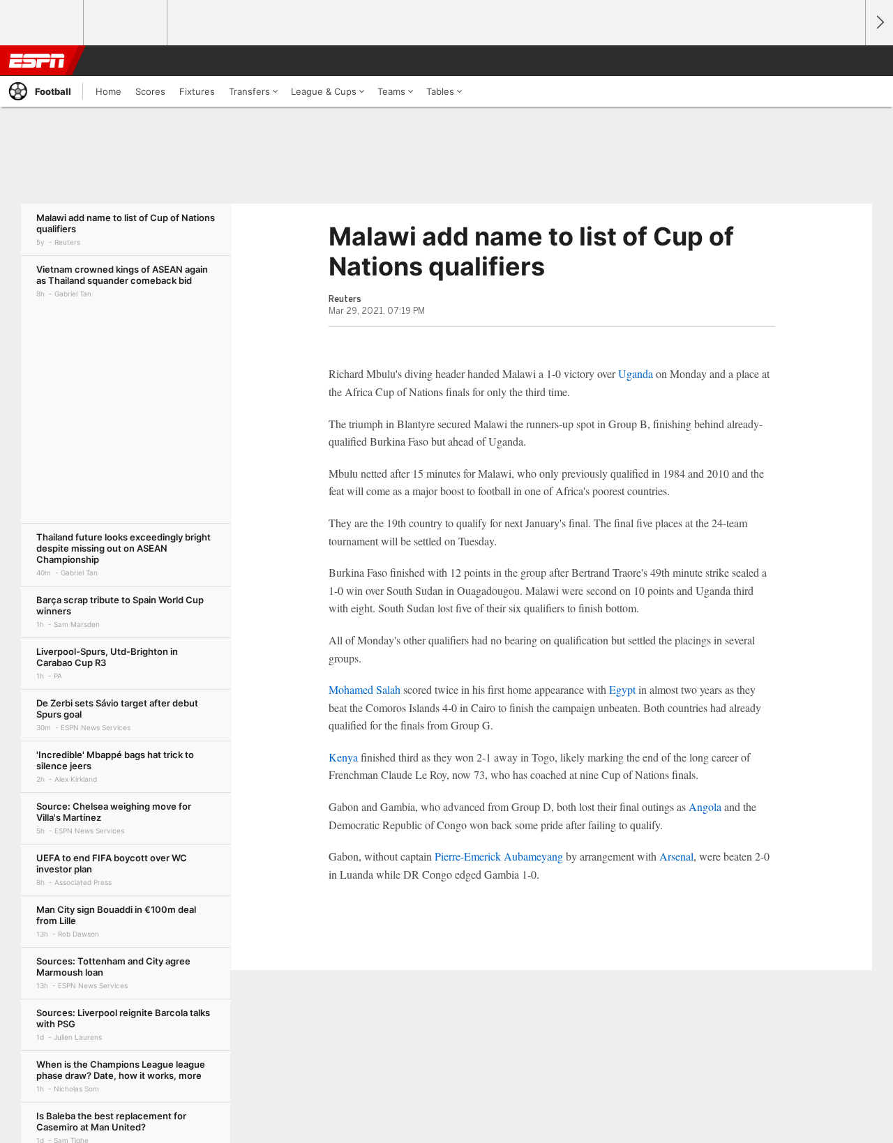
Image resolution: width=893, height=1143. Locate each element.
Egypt (622, 689)
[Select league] (42, 23)
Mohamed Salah (364, 689)
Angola (705, 806)
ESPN (37, 60)
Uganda (635, 373)
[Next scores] (879, 22)
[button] (848, 60)
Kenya (343, 757)
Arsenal (676, 856)
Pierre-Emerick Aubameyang (499, 856)
